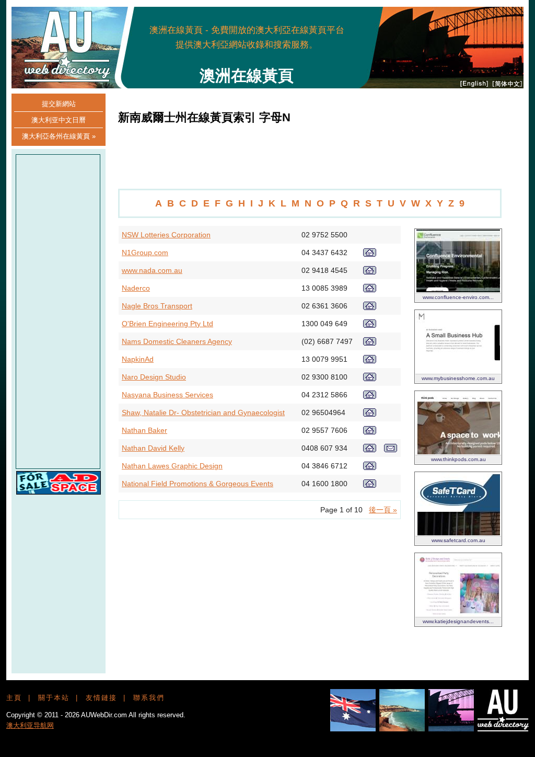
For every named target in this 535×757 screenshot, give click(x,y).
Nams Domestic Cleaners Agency (177, 341)
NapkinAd (138, 359)
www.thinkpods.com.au (458, 459)
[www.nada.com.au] (369, 272)
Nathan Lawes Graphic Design (172, 466)
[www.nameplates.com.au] (369, 325)
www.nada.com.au (152, 270)
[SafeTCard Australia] (458, 533)
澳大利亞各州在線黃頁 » (59, 136)
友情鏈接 (101, 698)
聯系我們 (149, 698)
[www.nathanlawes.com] (369, 467)
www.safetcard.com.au (458, 540)
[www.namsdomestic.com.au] (369, 343)
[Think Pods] (458, 452)
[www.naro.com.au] (369, 378)
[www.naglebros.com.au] (369, 307)
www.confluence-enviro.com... (458, 297)
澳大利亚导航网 (30, 725)
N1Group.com (145, 252)
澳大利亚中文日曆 (58, 120)
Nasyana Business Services (167, 395)
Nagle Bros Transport (157, 306)
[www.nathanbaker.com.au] (369, 432)
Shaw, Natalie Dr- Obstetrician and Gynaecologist (203, 412)
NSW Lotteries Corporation (166, 235)
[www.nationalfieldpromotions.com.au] (369, 485)
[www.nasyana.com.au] (369, 396)
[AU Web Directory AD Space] (58, 491)
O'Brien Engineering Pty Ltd (167, 323)
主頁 (14, 698)
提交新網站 (59, 104)
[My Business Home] (458, 370)
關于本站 (53, 698)
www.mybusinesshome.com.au (458, 378)
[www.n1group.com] (369, 254)
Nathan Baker (144, 430)
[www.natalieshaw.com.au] (369, 414)
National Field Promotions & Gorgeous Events (197, 483)
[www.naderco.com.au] (369, 289)
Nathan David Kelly (153, 448)
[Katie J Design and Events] (458, 614)
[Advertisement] (326, 36)
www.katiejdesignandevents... (458, 621)
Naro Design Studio (154, 377)
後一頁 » (383, 510)
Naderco (136, 288)
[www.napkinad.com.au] (369, 361)
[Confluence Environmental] (458, 289)
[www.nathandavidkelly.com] (369, 449)
